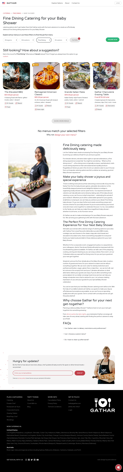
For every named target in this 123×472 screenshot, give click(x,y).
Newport (52, 443)
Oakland (36, 441)
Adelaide (70, 450)
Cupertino (95, 438)
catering (6, 13)
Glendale (36, 433)
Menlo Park (43, 441)
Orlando (99, 441)
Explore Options (57, 3)
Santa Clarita (93, 435)
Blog (28, 407)
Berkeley (29, 441)
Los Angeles (11, 433)
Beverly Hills (74, 433)
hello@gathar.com (74, 403)
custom (5, 56)
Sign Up (80, 373)
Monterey (56, 441)
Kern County (76, 441)
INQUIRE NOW (112, 40)
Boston (78, 443)
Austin (63, 441)
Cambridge (71, 443)
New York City (12, 443)
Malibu (58, 433)
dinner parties (71, 314)
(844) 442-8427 (74, 407)
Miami (104, 441)
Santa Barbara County (106, 435)
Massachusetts (61, 443)
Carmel (50, 441)
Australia (10, 447)
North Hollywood (94, 433)
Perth (79, 450)
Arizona (20, 443)
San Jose (81, 438)
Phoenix (27, 443)
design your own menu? (65, 135)
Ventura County (82, 435)
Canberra (63, 450)
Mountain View (104, 438)
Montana (85, 443)
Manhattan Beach (13, 435)
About (67, 3)
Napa (24, 441)
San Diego (44, 438)
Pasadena (19, 433)
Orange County (58, 435)
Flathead (92, 443)
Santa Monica (83, 433)
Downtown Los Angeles (28, 435)
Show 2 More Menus (61, 121)
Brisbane (56, 450)
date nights (82, 314)
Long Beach (28, 433)
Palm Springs (35, 438)
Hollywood (51, 433)
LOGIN (118, 3)
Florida (93, 441)
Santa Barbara (12, 438)
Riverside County (24, 438)
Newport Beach (70, 435)
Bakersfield (85, 441)
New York (111, 441)
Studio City (40, 435)
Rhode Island (43, 443)
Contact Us (75, 3)
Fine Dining (17, 13)
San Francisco (62, 438)
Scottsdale (34, 443)
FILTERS (75, 39)
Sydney (41, 450)
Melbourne (49, 450)
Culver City (43, 433)
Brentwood (65, 433)
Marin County (16, 441)
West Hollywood (106, 433)
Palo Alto (88, 438)
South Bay (48, 435)
